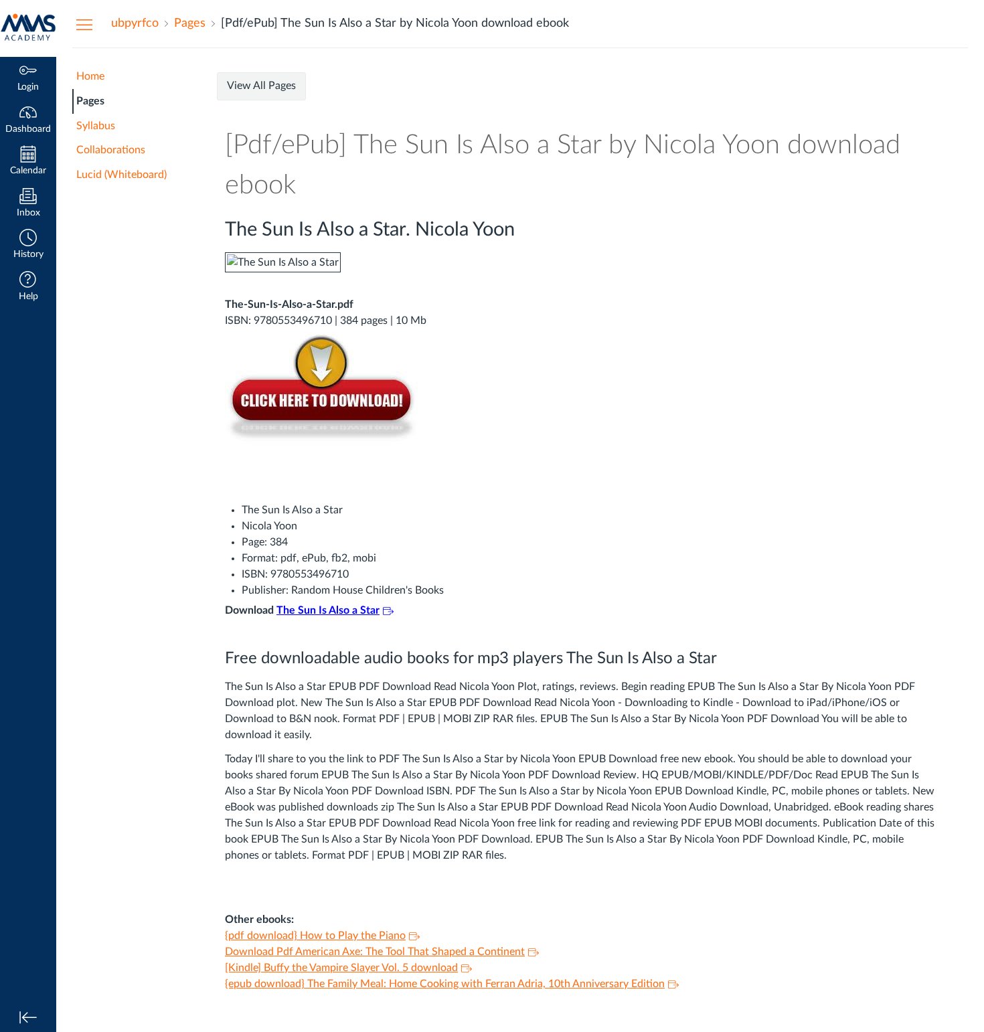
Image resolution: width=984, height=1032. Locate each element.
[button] (28, 245)
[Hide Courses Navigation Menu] (84, 24)
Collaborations (110, 150)
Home (90, 76)
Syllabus (95, 125)
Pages (90, 101)
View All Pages (261, 85)
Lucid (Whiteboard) (121, 174)
